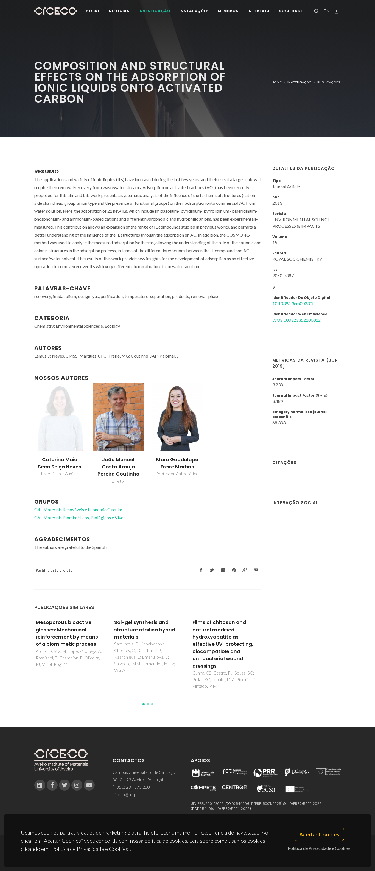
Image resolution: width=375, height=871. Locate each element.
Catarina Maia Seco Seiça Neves (59, 463)
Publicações (328, 82)
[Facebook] (52, 785)
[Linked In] (39, 785)
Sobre (93, 10)
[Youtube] (89, 785)
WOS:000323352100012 (296, 319)
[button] (143, 704)
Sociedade (291, 10)
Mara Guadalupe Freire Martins (177, 463)
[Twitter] (64, 785)
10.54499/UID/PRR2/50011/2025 (224, 808)
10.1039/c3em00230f (293, 303)
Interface (258, 10)
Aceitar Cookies (319, 834)
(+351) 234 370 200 (131, 786)
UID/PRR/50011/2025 (207, 803)
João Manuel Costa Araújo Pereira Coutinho (118, 466)
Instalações (194, 10)
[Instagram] (76, 785)
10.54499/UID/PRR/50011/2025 (256, 803)
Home (277, 82)
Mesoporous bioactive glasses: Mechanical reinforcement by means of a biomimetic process (67, 633)
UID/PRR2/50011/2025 (303, 803)
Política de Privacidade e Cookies (319, 848)
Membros (228, 10)
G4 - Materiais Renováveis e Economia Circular (78, 509)
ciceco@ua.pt (125, 794)
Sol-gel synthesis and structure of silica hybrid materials (144, 629)
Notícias (119, 10)
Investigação (154, 10)
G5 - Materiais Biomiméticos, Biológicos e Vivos (79, 517)
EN (326, 11)
